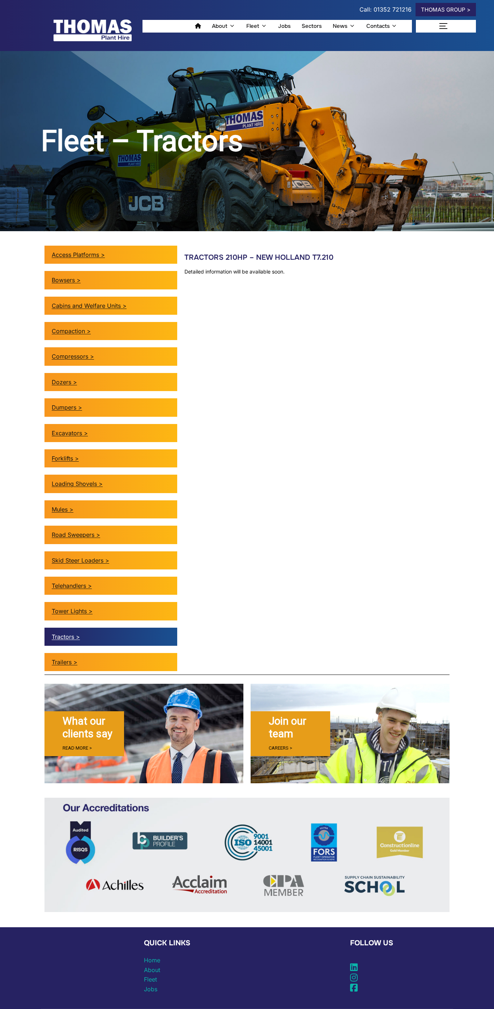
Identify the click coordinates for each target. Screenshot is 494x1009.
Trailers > (64, 662)
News (340, 26)
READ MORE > (77, 748)
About (219, 26)
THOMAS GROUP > (445, 9)
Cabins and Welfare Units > (89, 305)
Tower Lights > (72, 611)
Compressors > (73, 356)
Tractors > (66, 636)
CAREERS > (280, 748)
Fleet (252, 26)
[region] (143, 733)
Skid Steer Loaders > (80, 560)
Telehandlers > (72, 585)
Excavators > (70, 433)
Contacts (378, 26)
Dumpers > (67, 407)
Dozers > (64, 382)
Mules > (62, 509)
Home (152, 960)
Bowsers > (66, 280)
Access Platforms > (78, 254)
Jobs (284, 26)
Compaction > (71, 331)
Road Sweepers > (76, 534)
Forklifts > (65, 458)
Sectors (312, 26)
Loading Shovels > (77, 483)
